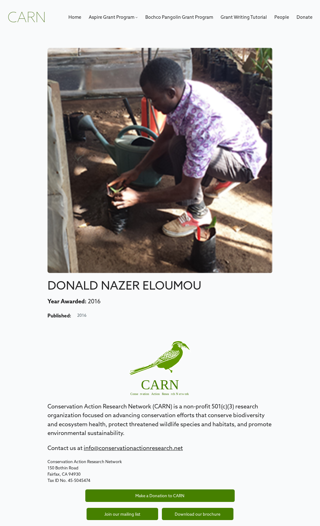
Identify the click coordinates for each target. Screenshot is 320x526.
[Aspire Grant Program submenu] (136, 17)
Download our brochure (197, 514)
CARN (27, 17)
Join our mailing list (122, 514)
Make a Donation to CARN (159, 495)
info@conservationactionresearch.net (133, 448)
